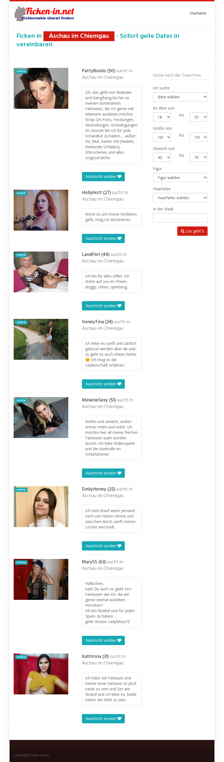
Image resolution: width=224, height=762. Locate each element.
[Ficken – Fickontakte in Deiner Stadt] (45, 13)
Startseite (198, 13)
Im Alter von (164, 108)
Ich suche (161, 87)
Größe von (162, 128)
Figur (157, 168)
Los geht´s (194, 231)
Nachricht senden (101, 176)
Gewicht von (164, 148)
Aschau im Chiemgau (102, 77)
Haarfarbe (162, 188)
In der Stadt (163, 208)
